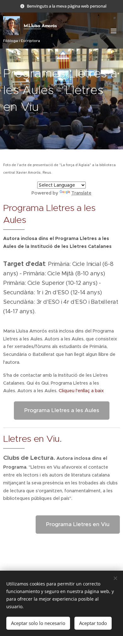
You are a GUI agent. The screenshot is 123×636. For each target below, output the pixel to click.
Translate (81, 193)
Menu (113, 30)
